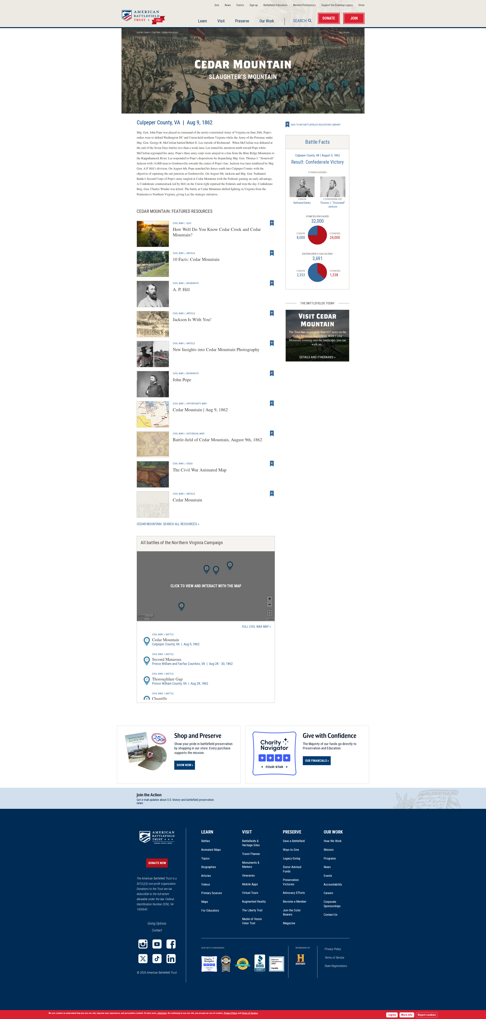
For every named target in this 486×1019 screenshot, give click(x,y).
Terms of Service (334, 957)
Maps (204, 902)
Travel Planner (251, 854)
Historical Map (195, 433)
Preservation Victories (291, 882)
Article (190, 253)
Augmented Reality (254, 901)
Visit (221, 21)
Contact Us (330, 914)
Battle (170, 634)
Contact (157, 930)
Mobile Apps (250, 884)
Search (300, 20)
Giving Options (157, 923)
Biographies (208, 867)
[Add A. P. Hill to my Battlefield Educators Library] (272, 283)
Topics (205, 858)
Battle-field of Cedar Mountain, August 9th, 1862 (217, 439)
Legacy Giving (295, 858)
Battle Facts (317, 142)
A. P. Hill (181, 289)
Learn (202, 21)
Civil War (155, 32)
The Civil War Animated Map (199, 470)
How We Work (333, 841)
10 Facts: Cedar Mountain (196, 259)
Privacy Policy (333, 949)
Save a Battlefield (294, 841)
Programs (330, 858)
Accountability (333, 884)
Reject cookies (427, 1015)
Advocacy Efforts (294, 893)
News (228, 5)
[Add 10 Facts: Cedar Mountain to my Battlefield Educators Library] (272, 253)
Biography (192, 283)
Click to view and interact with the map (205, 586)
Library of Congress (352, 109)
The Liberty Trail (255, 910)
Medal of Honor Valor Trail (254, 921)
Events (240, 5)
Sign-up (254, 5)
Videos (205, 884)
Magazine (289, 923)
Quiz (188, 223)
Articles (206, 876)
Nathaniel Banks (302, 202)
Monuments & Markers (250, 865)
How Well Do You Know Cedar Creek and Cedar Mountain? (217, 232)
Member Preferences (304, 5)
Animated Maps (211, 850)
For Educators (210, 910)
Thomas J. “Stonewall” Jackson (332, 204)
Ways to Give (291, 850)
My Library (344, 32)
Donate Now (157, 863)
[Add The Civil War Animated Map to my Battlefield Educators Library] (272, 463)
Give (217, 5)
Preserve (242, 21)
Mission (329, 850)
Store (361, 5)
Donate (329, 18)
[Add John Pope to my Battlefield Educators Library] (272, 373)
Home (148, 16)
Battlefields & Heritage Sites (251, 843)
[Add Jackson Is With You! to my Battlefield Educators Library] (272, 313)
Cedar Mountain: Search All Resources (167, 524)
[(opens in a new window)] (143, 944)
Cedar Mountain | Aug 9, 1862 (200, 409)
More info (407, 1015)
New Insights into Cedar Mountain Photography (216, 349)
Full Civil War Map (255, 626)
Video (189, 463)
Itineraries (248, 875)
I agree (392, 1015)
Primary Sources (211, 893)
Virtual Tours (250, 893)
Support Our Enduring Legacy (337, 5)
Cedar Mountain (187, 500)
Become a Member (294, 901)
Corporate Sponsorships (332, 904)
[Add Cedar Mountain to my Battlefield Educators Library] (272, 493)
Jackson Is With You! (192, 319)
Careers (328, 893)
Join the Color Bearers (292, 912)
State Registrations (336, 966)
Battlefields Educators (275, 5)
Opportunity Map (196, 403)
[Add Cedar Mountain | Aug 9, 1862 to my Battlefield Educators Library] (272, 403)
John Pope (182, 380)
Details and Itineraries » (317, 357)
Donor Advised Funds (292, 869)
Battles (205, 841)
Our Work (267, 21)
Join (354, 18)
